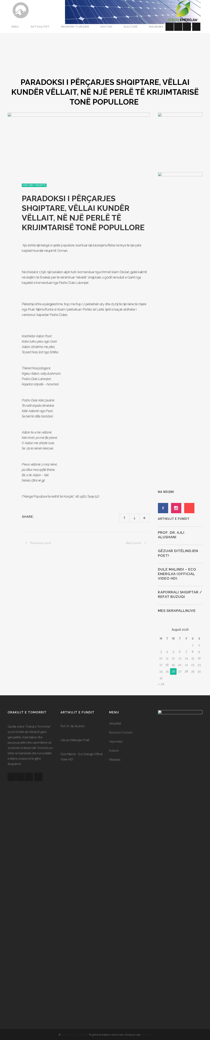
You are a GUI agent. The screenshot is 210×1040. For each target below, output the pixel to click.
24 (161, 671)
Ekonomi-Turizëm (121, 732)
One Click (146, 1034)
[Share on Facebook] (38, 516)
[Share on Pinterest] (54, 516)
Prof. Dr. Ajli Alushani (72, 726)
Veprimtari (116, 741)
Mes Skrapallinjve (177, 611)
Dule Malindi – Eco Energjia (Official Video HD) (177, 573)
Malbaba (114, 759)
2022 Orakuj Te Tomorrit (75, 1034)
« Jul (161, 684)
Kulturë (114, 750)
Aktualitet (115, 723)
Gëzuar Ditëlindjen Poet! (74, 740)
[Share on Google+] (49, 516)
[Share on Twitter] (44, 516)
